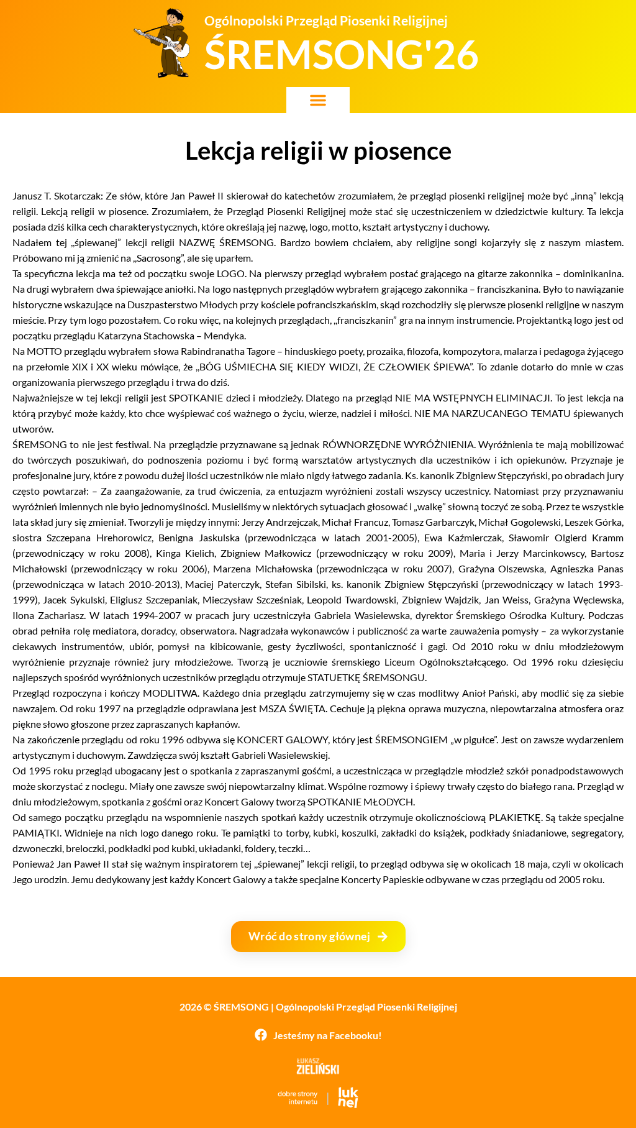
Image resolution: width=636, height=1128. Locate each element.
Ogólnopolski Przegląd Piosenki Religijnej (326, 20)
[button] (318, 100)
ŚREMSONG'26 (341, 54)
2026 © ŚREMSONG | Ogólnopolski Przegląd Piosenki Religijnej (318, 1006)
